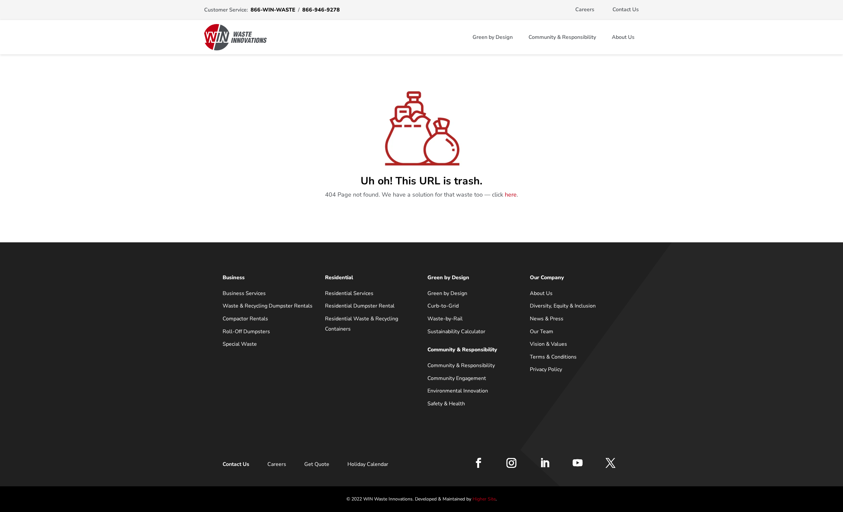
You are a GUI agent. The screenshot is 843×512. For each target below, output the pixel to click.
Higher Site (484, 499)
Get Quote (316, 464)
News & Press (546, 318)
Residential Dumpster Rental (359, 306)
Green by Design (493, 37)
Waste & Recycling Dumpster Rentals (268, 306)
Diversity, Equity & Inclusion (563, 306)
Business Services (244, 293)
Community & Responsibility (562, 37)
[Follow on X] (610, 463)
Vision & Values (548, 344)
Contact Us (625, 9)
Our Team (541, 331)
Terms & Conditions (553, 357)
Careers (584, 9)
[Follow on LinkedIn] (545, 463)
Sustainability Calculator (456, 331)
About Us (623, 37)
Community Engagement (456, 378)
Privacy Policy (546, 369)
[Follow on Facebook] (478, 463)
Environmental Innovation (457, 390)
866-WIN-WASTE (273, 9)
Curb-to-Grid (443, 306)
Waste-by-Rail (445, 318)
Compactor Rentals (245, 318)
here (511, 195)
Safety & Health (446, 403)
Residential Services (349, 293)
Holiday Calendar (367, 464)
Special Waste (240, 344)
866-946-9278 (321, 9)
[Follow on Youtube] (577, 463)
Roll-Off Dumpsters (246, 331)
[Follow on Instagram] (511, 463)
